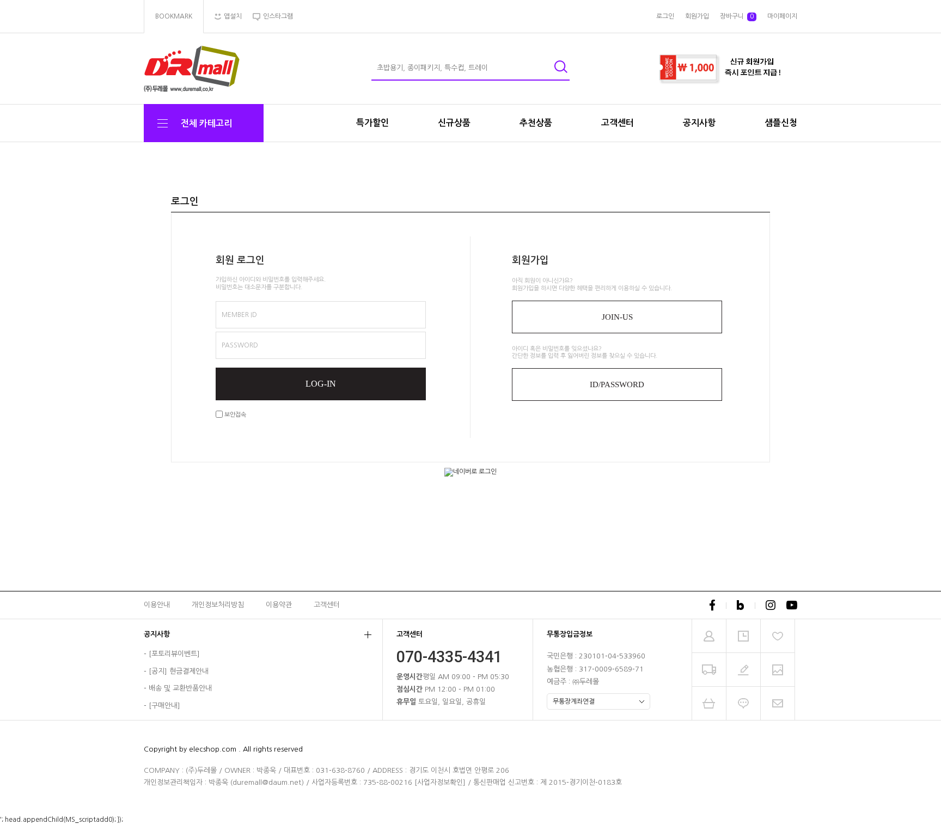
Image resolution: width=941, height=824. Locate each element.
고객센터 (617, 123)
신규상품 (454, 123)
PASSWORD (240, 345)
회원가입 (697, 16)
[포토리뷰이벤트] (174, 654)
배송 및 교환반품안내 (180, 688)
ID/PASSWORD (617, 384)
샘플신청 (781, 123)
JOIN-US (617, 317)
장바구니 (737, 16)
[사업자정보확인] (440, 782)
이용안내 (157, 604)
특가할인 (372, 123)
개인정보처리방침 (218, 604)
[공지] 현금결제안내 (179, 671)
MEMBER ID (239, 315)
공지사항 (699, 123)
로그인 (665, 16)
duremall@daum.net (267, 782)
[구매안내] (164, 705)
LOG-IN (320, 383)
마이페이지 (782, 16)
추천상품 (536, 123)
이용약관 (279, 604)
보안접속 (234, 415)
